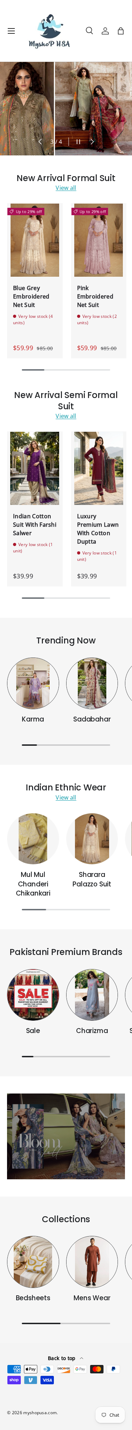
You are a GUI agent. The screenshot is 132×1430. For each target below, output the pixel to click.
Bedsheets (33, 1298)
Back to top (62, 1358)
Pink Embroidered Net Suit (95, 296)
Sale (33, 1030)
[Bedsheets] (33, 1262)
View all (66, 188)
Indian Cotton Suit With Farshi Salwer (34, 524)
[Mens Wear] (92, 1262)
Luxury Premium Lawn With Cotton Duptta (98, 528)
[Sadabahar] (92, 683)
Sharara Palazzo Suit (92, 879)
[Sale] (33, 995)
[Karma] (33, 683)
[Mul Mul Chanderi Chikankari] (33, 839)
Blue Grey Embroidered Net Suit (31, 296)
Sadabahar (92, 719)
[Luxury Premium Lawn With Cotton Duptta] (98, 468)
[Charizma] (92, 995)
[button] (120, 31)
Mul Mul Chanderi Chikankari (33, 884)
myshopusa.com (40, 1413)
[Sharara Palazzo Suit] (92, 839)
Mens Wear (92, 1298)
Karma (33, 719)
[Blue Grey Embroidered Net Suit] (34, 240)
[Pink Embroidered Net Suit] (98, 240)
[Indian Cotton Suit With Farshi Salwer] (34, 468)
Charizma (92, 1030)
